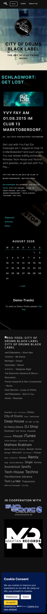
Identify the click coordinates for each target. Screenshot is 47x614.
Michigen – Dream (13, 361)
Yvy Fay (17, 195)
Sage (6, 463)
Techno (7, 195)
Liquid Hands (23, 441)
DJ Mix (36, 422)
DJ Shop (31, 427)
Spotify (26, 466)
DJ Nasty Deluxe (13, 426)
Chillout (30, 412)
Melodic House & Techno (14, 449)
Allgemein (21, 185)
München (17, 452)
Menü (13, 4)
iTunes (30, 435)
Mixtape (7, 453)
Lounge (31, 441)
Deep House (9, 191)
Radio (6, 458)
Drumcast (9, 431)
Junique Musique (10, 441)
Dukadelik (31, 431)
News (7, 226)
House (18, 436)
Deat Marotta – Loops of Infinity (20, 390)
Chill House (22, 412)
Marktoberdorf (12, 193)
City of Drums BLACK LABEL (23, 46)
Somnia (37, 462)
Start (23, 4)
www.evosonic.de (23, 514)
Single (29, 462)
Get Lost (22, 191)
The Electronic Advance (18, 476)
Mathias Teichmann (32, 137)
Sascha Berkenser (16, 463)
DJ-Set (28, 422)
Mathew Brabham (18, 445)
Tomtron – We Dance (15, 356)
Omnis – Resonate (13, 398)
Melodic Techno (34, 449)
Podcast (37, 452)
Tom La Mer (12, 481)
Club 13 (30, 188)
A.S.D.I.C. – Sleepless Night (18, 369)
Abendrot (8, 412)
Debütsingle (34, 417)
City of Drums (17, 188)
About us (33, 4)
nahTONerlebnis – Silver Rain (19, 352)
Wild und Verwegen (12, 485)
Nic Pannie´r (27, 453)
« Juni (22, 286)
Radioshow (14, 458)
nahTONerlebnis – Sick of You (19, 394)
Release (23, 457)
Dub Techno (21, 431)
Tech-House (28, 193)
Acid (15, 412)
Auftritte (34, 185)
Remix (33, 457)
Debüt (26, 417)
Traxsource (28, 481)
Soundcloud (12, 466)
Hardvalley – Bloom (14, 365)
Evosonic (8, 436)
